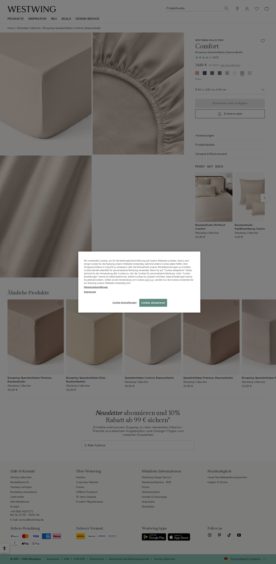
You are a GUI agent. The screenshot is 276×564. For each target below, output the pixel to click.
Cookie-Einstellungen (124, 302)
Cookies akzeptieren (153, 302)
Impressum (90, 291)
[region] (139, 282)
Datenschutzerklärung (96, 287)
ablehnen (149, 279)
